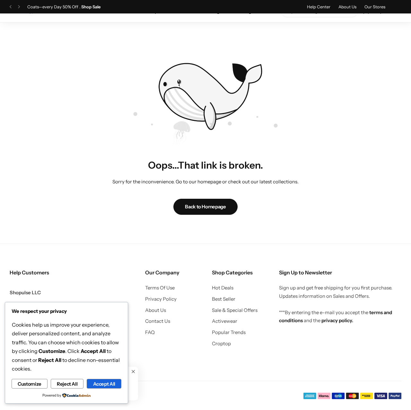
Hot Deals (222, 288)
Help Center (318, 6)
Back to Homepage (205, 207)
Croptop (221, 344)
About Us (347, 6)
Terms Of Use (160, 288)
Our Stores (374, 6)
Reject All (67, 384)
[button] (10, 7)
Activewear (224, 321)
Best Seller (223, 299)
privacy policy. (337, 320)
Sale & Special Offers (235, 310)
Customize (29, 384)
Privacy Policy (161, 299)
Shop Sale (91, 7)
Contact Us (157, 321)
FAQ (150, 332)
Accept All (104, 384)
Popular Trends (229, 332)
